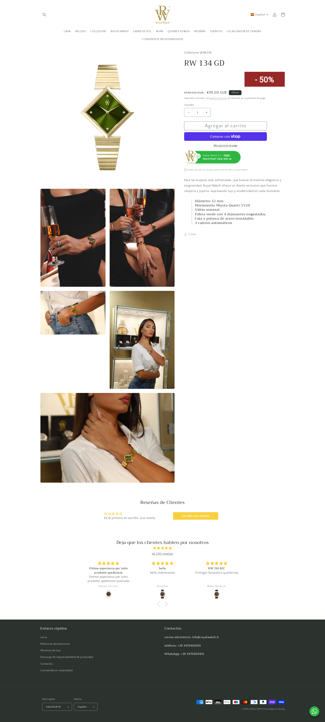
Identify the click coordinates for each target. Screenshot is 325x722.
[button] (44, 15)
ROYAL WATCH (257, 709)
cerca (43, 637)
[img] (162, 548)
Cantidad (189, 105)
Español (82, 706)
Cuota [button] (192, 234)
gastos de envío (218, 98)
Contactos (46, 663)
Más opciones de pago (226, 145)
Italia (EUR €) (53, 706)
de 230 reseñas (162, 553)
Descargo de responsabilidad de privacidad (66, 657)
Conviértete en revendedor (56, 670)
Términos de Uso (50, 650)
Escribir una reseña (195, 516)
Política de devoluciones (55, 643)
